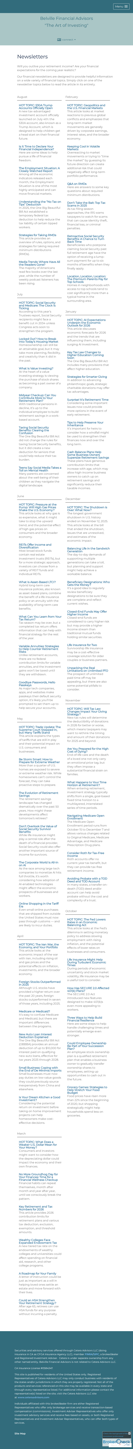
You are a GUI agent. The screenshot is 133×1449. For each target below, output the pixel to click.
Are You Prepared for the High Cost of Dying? (88, 750)
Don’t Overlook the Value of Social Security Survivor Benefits (38, 829)
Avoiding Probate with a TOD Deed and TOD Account (87, 880)
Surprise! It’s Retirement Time (88, 399)
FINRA (88, 1354)
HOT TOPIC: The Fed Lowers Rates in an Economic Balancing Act (86, 922)
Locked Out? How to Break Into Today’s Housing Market (38, 340)
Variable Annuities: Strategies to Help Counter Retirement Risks (39, 649)
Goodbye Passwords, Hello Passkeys (37, 684)
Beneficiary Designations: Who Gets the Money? (88, 583)
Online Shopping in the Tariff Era (39, 905)
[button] (121, 6)
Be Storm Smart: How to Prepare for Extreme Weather (39, 761)
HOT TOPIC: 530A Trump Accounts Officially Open (36, 107)
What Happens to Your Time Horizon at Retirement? (87, 784)
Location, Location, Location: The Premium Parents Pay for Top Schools (87, 279)
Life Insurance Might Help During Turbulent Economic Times (86, 962)
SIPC (96, 1354)
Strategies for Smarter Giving (87, 376)
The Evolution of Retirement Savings (38, 794)
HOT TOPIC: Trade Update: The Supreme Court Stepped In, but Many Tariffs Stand (40, 729)
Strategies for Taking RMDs (37, 235)
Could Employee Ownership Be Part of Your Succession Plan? (86, 1046)
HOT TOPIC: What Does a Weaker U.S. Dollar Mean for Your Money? (38, 1144)
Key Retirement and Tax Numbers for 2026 (35, 1208)
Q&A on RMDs (77, 183)
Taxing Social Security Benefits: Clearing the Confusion (34, 430)
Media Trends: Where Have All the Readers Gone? (39, 263)
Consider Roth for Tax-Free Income (85, 854)
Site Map (20, 1433)
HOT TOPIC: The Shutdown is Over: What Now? (87, 509)
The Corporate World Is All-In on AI (38, 864)
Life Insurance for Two (82, 645)
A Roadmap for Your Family (37, 1273)
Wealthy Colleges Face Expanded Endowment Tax (38, 1241)
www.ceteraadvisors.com (33, 1397)
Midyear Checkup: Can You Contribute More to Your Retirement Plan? (37, 398)
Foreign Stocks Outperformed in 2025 (40, 983)
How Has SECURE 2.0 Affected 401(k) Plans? (88, 989)
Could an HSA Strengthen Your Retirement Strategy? (37, 1302)
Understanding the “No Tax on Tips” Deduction (40, 203)
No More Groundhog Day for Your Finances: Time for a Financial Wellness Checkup (38, 1177)
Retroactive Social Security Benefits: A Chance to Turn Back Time (85, 238)
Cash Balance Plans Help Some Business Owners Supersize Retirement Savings (88, 454)
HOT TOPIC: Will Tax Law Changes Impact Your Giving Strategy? (87, 711)
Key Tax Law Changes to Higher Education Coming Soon (85, 355)
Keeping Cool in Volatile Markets (83, 148)
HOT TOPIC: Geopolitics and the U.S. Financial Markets (86, 107)
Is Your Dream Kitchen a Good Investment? (39, 1099)
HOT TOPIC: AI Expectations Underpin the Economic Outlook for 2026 (86, 322)
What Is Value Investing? (36, 368)
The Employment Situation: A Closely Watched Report (39, 170)
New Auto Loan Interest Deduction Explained (35, 1036)
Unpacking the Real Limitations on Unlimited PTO (87, 669)
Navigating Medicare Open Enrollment (85, 817)
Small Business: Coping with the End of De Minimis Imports (40, 1069)
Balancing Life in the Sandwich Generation (88, 550)
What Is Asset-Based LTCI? (37, 582)
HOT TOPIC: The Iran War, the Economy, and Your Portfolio (39, 946)
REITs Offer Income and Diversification (35, 546)
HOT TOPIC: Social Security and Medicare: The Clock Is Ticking (37, 305)
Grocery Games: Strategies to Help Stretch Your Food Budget (87, 1090)
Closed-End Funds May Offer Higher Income (87, 613)
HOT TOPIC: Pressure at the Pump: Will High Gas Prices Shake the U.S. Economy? (38, 507)
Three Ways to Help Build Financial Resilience (84, 1019)
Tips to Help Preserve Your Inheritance (85, 424)
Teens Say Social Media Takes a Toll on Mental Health (40, 469)
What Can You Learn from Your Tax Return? (40, 618)
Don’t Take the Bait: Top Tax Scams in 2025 (86, 204)
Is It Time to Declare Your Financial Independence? (36, 148)
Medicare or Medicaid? (34, 1011)
